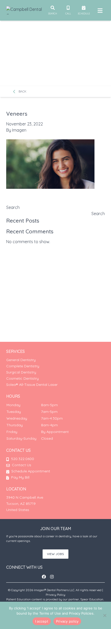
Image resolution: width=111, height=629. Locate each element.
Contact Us (21, 465)
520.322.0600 (22, 458)
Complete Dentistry (22, 366)
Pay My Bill (19, 477)
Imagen (19, 130)
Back (22, 91)
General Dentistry (21, 360)
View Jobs (55, 554)
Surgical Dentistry (21, 372)
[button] (45, 577)
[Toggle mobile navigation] (99, 10)
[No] (104, 615)
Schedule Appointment (30, 471)
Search (13, 207)
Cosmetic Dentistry (22, 378)
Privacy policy (67, 621)
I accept (41, 621)
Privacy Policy (55, 595)
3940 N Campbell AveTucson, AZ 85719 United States (24, 503)
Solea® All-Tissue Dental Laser (32, 384)
